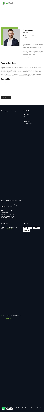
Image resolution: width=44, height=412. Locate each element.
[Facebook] (24, 58)
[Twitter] (27, 58)
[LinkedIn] (31, 58)
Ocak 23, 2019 (8, 318)
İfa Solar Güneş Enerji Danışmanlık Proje (17, 407)
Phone (24, 35)
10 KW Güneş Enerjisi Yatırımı (12, 227)
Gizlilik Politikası (27, 121)
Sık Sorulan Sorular (28, 123)
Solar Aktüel (26, 119)
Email (33, 35)
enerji (30, 227)
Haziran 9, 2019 (9, 228)
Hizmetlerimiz (27, 116)
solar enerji (26, 230)
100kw (25, 227)
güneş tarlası (36, 227)
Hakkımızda (26, 114)
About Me (25, 42)
